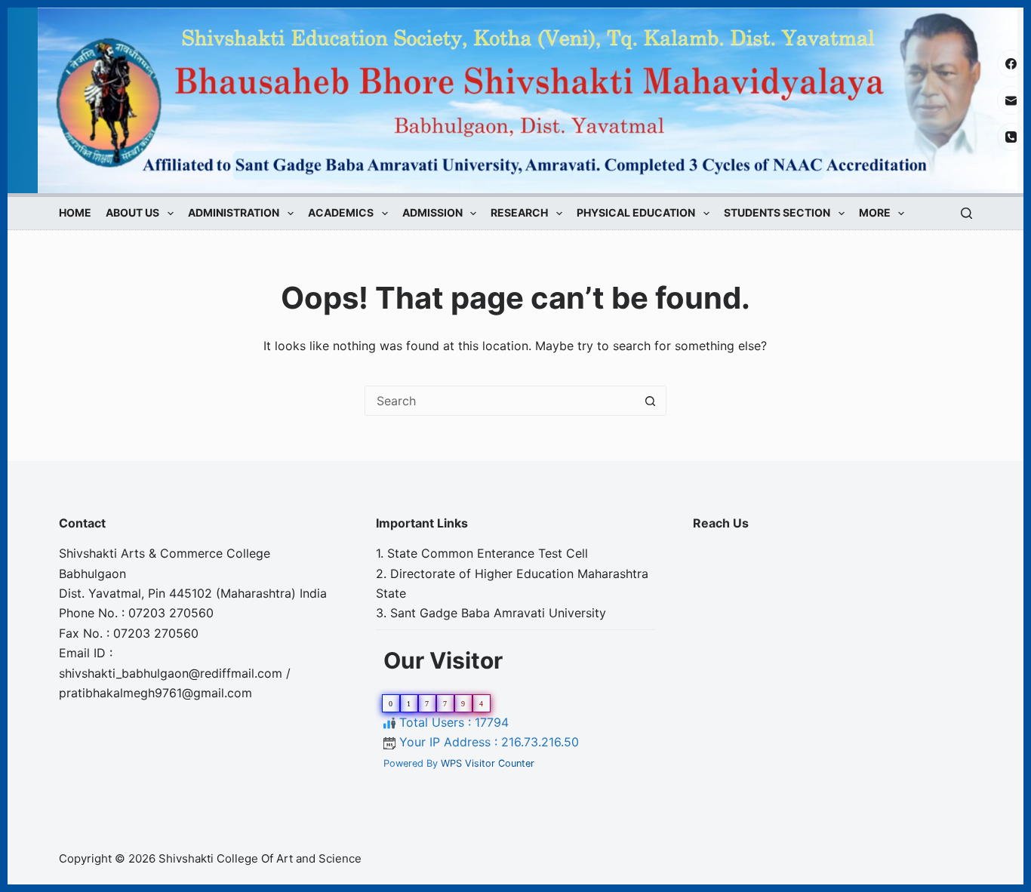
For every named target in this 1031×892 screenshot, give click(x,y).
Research (519, 213)
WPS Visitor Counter (487, 763)
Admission (432, 213)
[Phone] (1011, 137)
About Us (132, 213)
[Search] (966, 213)
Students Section (777, 213)
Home (75, 213)
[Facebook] (1011, 64)
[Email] (1011, 100)
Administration (233, 213)
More (875, 213)
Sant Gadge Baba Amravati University (498, 612)
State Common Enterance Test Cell (487, 553)
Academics (341, 213)
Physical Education (636, 213)
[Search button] (651, 401)
